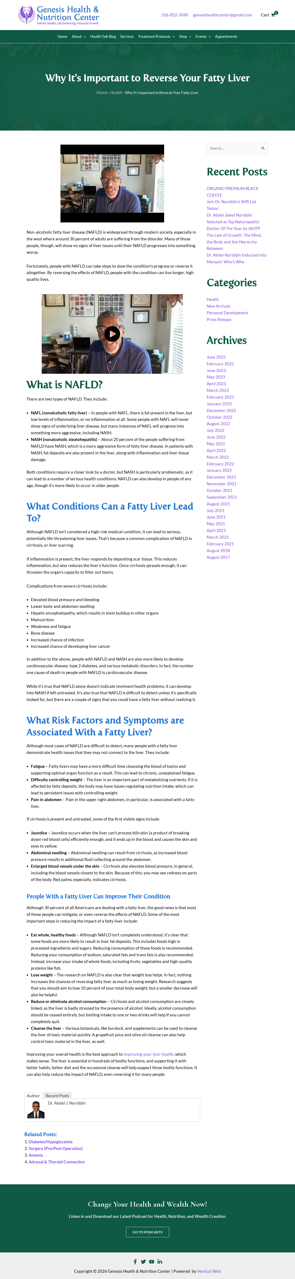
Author (33, 1095)
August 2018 (218, 550)
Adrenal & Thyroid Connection (57, 1161)
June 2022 (216, 437)
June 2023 (216, 370)
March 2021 (218, 537)
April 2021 (216, 530)
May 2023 (216, 377)
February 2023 (220, 397)
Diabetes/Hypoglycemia (51, 1141)
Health (116, 92)
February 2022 (220, 463)
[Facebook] (135, 1261)
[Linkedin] (159, 1261)
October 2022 (219, 417)
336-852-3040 (174, 15)
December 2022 (221, 410)
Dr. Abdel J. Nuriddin (67, 1103)
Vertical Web (209, 1271)
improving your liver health (148, 1054)
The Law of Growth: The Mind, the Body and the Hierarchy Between (234, 242)
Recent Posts (57, 1095)
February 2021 (220, 543)
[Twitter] (143, 1261)
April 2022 (216, 450)
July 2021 (215, 510)
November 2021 (221, 483)
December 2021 (221, 477)
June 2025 (216, 357)
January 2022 (219, 470)
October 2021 (219, 490)
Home (102, 92)
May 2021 (216, 523)
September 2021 (222, 497)
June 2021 (216, 517)
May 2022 (216, 443)
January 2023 (219, 403)
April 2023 (216, 383)
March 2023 (218, 390)
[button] (84, 36)
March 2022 (218, 457)
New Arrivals (218, 306)
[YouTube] (151, 1261)
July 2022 (215, 430)
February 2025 (220, 363)
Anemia (36, 1155)
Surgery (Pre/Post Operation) (56, 1148)
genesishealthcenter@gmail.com (222, 15)
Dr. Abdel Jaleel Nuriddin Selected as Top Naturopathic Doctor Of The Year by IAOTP (233, 222)
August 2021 (218, 503)
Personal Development (227, 312)
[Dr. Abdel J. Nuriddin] (35, 1109)
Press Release (219, 319)
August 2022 (218, 423)
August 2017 (218, 557)
